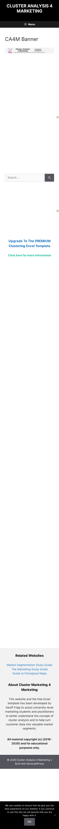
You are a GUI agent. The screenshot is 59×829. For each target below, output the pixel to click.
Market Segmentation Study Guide (29, 665)
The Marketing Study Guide (29, 669)
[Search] (49, 178)
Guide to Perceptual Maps (29, 673)
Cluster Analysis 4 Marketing (30, 8)
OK (29, 821)
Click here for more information (29, 255)
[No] (55, 815)
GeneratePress (35, 763)
